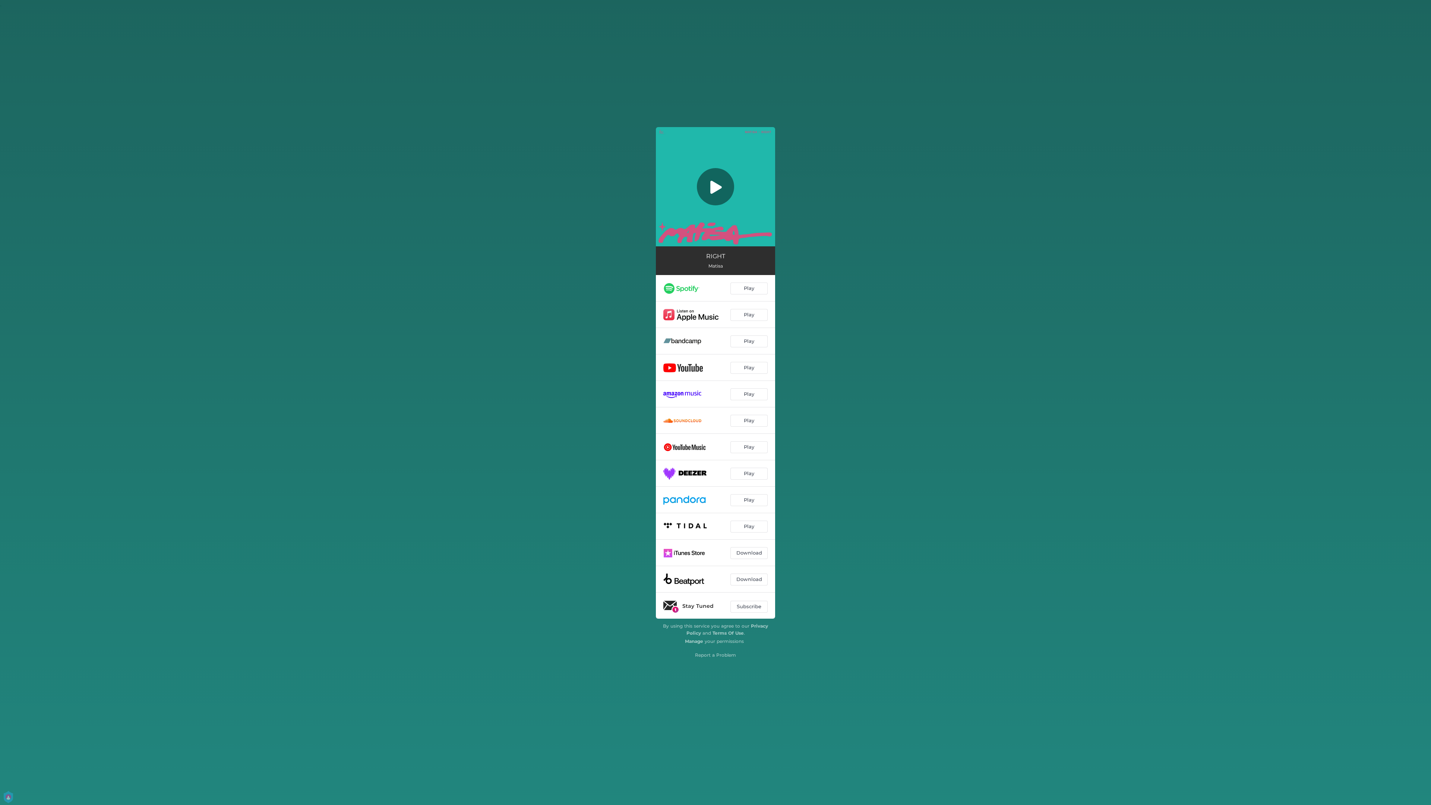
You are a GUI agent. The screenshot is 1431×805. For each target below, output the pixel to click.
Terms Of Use (728, 633)
